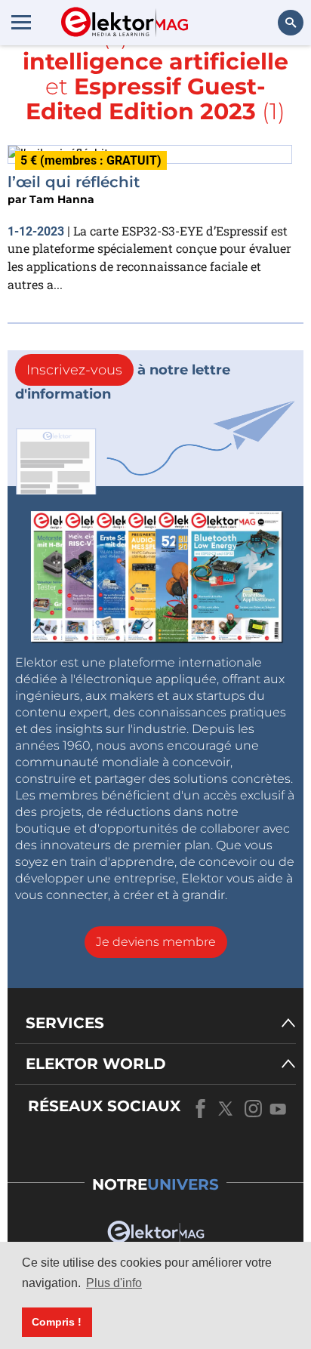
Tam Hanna (61, 199)
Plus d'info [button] (114, 1283)
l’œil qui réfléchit (74, 182)
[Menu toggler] (21, 22)
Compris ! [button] (57, 1322)
